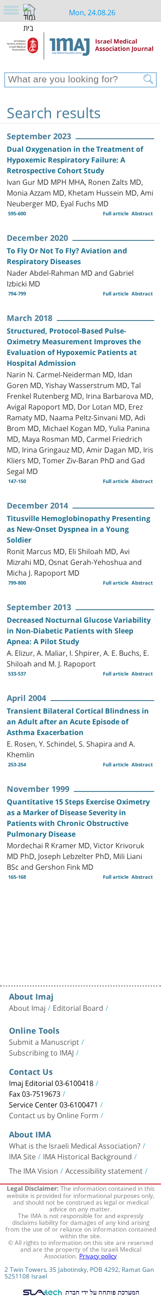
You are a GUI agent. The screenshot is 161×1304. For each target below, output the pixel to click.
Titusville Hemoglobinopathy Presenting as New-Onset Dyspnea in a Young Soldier (78, 529)
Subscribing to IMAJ (41, 1052)
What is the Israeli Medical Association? (74, 1145)
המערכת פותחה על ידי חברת (102, 1291)
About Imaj (27, 1007)
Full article (116, 213)
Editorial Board (78, 1007)
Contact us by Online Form (53, 1114)
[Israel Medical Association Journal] (80, 50)
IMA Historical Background (87, 1155)
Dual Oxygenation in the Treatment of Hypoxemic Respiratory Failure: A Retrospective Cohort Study (75, 159)
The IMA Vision (33, 1170)
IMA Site (22, 1155)
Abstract (142, 213)
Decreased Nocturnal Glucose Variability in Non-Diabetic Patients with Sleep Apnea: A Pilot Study (79, 630)
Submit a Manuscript (44, 1041)
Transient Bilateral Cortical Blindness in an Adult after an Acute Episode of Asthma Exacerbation (78, 721)
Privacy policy (98, 1255)
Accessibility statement (104, 1170)
